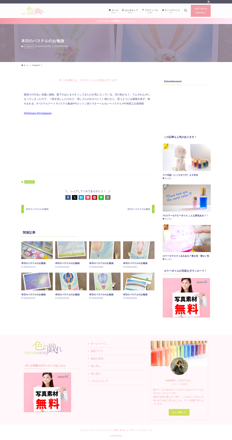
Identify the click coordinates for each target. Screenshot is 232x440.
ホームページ (98, 343)
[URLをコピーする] (107, 197)
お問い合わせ (119, 430)
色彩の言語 (97, 358)
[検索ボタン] (185, 10)
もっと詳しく (179, 412)
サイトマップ (104, 430)
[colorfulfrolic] (35, 11)
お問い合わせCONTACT (200, 10)
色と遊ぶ (96, 373)
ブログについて (99, 381)
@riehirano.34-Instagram (38, 113)
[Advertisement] (88, 148)
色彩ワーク (97, 351)
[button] (68, 197)
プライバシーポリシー (139, 430)
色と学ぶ (96, 366)
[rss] (209, 1)
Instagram (29, 46)
